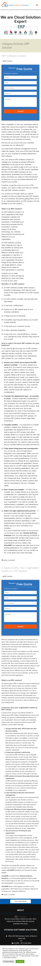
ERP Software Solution (13, 55)
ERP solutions (24, 658)
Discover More (20, 901)
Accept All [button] (20, 961)
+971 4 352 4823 (25, 943)
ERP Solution (8, 61)
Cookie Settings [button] (8, 961)
